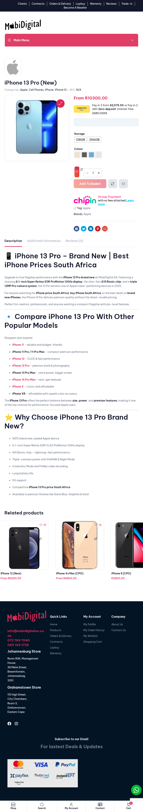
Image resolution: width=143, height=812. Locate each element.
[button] (60, 103)
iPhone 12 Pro (20, 365)
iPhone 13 (60, 89)
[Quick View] (44, 525)
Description (13, 241)
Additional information (44, 241)
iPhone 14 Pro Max (24, 379)
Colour (78, 149)
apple (86, 208)
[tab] (13, 240)
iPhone (49, 89)
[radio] (80, 139)
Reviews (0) (74, 241)
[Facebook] (9, 724)
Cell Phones (36, 89)
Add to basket (90, 184)
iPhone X (18, 386)
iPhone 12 (18, 358)
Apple (24, 89)
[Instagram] (16, 724)
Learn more (99, 113)
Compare (112, 183)
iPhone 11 (18, 344)
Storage (79, 134)
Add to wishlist (123, 183)
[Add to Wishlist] (76, 172)
